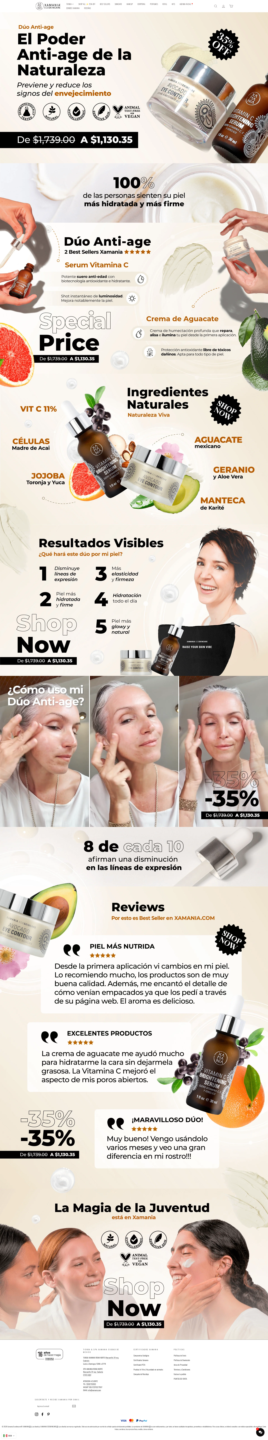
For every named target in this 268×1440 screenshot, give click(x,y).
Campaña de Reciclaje (141, 1374)
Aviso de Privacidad (180, 1364)
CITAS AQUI (87, 1375)
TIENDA (69, 4)
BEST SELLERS (105, 4)
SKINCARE (118, 4)
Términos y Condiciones (182, 1369)
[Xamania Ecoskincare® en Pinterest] (48, 1414)
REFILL (164, 4)
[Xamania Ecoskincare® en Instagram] (36, 1414)
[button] (74, 1406)
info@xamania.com (94, 1390)
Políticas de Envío (180, 1355)
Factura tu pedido (180, 1374)
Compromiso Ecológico (141, 1355)
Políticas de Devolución (182, 1360)
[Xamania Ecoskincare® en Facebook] (42, 1414)
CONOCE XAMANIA (73, 8)
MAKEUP (130, 4)
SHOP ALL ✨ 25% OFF (86, 4)
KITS (173, 4)
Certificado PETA (139, 1364)
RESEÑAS (87, 8)
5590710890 (91, 1384)
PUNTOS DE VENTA (180, 1378)
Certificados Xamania (141, 1360)
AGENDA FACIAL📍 (186, 4)
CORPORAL (141, 4)
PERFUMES (154, 4)
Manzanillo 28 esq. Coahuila (93, 1371)
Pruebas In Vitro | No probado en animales (148, 1369)
